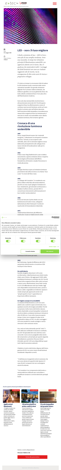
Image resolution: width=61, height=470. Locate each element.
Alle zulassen (49, 251)
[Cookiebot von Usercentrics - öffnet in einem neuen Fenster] (52, 217)
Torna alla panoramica (32, 457)
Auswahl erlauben (30, 251)
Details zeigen (52, 246)
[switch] (23, 241)
